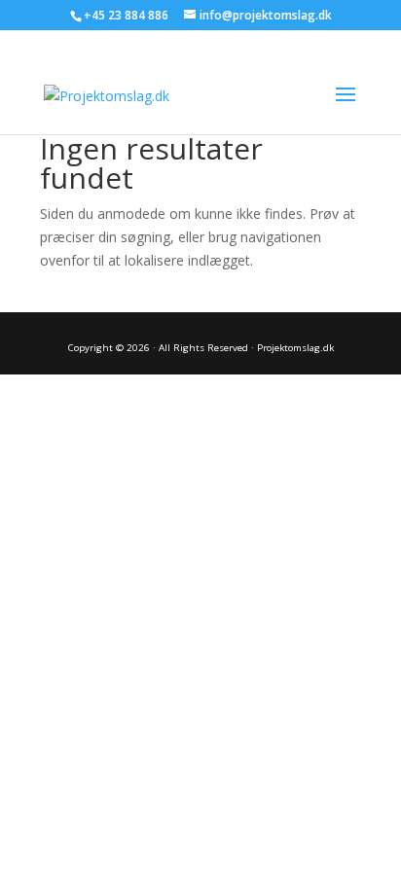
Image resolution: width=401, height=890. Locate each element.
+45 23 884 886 (126, 15)
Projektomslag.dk (295, 347)
